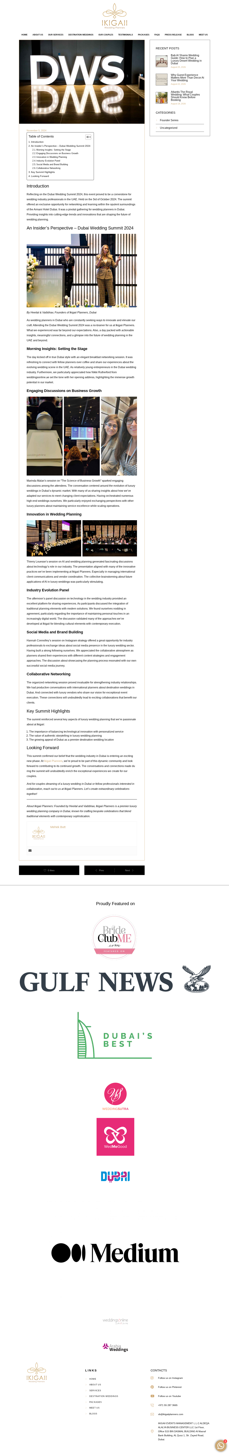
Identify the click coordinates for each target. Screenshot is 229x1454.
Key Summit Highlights (43, 172)
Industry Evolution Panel (48, 160)
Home (92, 1379)
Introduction (37, 141)
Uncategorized (168, 127)
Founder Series (169, 120)
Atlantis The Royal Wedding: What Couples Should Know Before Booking (185, 96)
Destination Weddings (103, 1396)
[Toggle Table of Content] (86, 137)
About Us (95, 1384)
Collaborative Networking (48, 168)
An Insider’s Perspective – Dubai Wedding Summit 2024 (60, 146)
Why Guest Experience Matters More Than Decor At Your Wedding (187, 78)
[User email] (30, 851)
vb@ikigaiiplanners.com (170, 1414)
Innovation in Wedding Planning (51, 157)
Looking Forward (40, 176)
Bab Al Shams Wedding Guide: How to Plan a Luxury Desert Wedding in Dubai (186, 59)
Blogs (93, 1414)
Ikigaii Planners (53, 761)
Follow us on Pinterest (170, 1387)
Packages (95, 1402)
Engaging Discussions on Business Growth (57, 153)
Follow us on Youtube (169, 1396)
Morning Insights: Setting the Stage (53, 150)
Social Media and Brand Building (52, 164)
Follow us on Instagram (170, 1378)
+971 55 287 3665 (168, 1405)
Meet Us (94, 1408)
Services (95, 1390)
